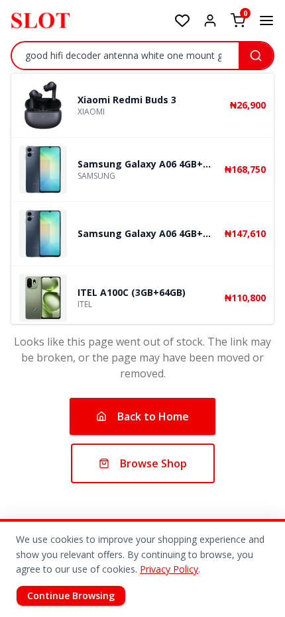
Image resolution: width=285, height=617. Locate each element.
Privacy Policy (169, 569)
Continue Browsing (71, 595)
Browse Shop (153, 463)
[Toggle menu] (266, 20)
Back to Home (153, 416)
